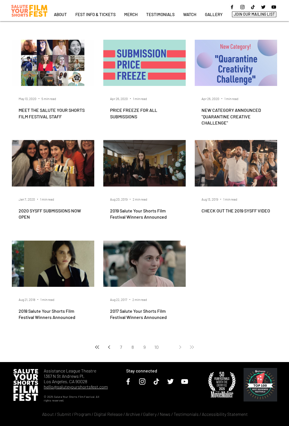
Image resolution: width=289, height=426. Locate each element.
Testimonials (187, 414)
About (48, 414)
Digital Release (108, 414)
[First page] (97, 347)
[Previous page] (109, 347)
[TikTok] (253, 7)
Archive (133, 414)
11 (168, 347)
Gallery (150, 414)
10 (156, 347)
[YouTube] (274, 7)
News (165, 414)
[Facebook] (232, 7)
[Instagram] (242, 7)
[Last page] (192, 347)
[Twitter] (263, 7)
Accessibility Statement (225, 414)
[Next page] (180, 347)
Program (82, 414)
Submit (64, 414)
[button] (95, 14)
